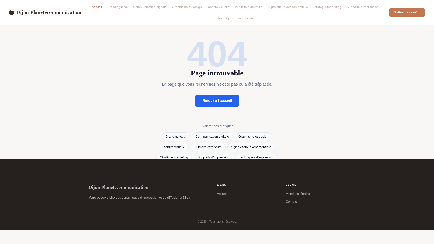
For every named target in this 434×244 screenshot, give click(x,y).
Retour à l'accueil (217, 101)
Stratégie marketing (327, 7)
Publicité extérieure (248, 7)
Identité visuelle (218, 7)
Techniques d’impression (235, 18)
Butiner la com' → (407, 12)
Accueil (97, 7)
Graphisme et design (187, 7)
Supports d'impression (363, 7)
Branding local (117, 7)
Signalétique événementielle (288, 7)
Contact (291, 201)
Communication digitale (150, 7)
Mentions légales (298, 193)
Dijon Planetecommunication (45, 12)
